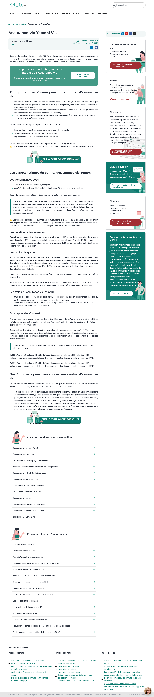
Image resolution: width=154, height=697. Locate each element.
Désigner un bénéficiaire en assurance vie (30, 620)
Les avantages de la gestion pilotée (28, 607)
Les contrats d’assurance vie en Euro (28, 588)
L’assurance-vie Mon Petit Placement (29, 510)
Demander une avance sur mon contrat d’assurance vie (36, 563)
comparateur (21, 24)
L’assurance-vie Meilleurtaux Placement (29, 504)
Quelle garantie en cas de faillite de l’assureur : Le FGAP (36, 632)
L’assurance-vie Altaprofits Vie (25, 479)
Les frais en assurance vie (24, 544)
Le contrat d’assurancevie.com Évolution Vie (31, 485)
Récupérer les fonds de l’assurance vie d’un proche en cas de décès (41, 626)
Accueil (11, 24)
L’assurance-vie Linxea (22, 498)
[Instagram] (134, 33)
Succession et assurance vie (25, 613)
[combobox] (129, 5)
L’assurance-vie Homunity (23, 454)
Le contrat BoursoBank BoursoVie (27, 492)
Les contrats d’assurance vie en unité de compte (33, 594)
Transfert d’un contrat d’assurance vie (29, 569)
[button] (91, 47)
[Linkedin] (122, 33)
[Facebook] (130, 33)
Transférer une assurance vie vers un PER (30, 582)
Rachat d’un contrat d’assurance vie (28, 557)
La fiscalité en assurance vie (25, 551)
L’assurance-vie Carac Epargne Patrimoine (30, 460)
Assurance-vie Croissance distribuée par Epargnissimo (35, 467)
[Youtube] (126, 33)
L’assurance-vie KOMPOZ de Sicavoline (29, 473)
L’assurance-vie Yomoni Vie (24, 517)
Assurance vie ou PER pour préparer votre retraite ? (34, 576)
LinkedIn (13, 44)
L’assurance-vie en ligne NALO (25, 448)
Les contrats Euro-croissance (25, 601)
